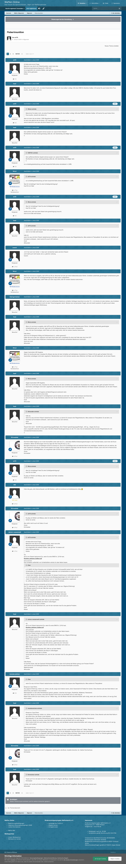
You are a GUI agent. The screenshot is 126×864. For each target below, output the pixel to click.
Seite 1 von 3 (29, 54)
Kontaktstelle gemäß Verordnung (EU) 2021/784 (102, 833)
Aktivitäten (94, 3)
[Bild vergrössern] (82, 489)
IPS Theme (7, 852)
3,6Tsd (15, 504)
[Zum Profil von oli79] (9, 38)
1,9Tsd (15, 456)
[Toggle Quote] (26, 109)
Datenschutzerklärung (50, 858)
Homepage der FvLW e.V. (55, 823)
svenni (15, 247)
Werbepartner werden (14, 839)
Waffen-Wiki (11, 830)
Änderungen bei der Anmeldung (61, 19)
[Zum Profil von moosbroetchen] (15, 683)
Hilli (14, 485)
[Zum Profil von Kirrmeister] (15, 446)
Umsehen (82, 3)
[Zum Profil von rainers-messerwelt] (15, 541)
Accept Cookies (101, 858)
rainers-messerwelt (14, 532)
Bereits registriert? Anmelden (15, 8)
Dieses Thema (111, 8)
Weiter (17, 54)
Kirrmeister (14, 437)
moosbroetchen (15, 674)
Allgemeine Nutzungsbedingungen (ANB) (20, 825)
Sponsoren (116, 3)
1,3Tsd (15, 551)
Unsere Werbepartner (14, 837)
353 (15, 693)
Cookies (13, 860)
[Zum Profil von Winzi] (15, 180)
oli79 (16, 37)
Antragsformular (53, 827)
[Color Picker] (43, 8)
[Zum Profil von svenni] (15, 256)
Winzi (15, 171)
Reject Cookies (115, 858)
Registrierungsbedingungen (16, 823)
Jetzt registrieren (31, 8)
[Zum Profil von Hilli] (15, 493)
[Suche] (119, 8)
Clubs (106, 3)
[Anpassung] (39, 8)
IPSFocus (14, 852)
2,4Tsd (15, 266)
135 (15, 79)
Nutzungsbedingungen (36, 858)
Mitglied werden (53, 825)
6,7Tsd (15, 190)
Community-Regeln (62, 858)
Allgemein (26, 39)
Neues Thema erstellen (112, 46)
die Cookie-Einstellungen (71, 860)
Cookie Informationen (14, 827)
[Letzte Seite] (22, 54)
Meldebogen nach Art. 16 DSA (97, 831)
